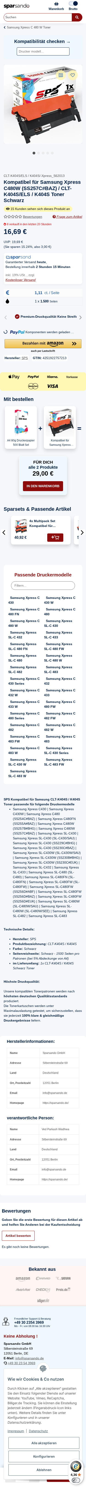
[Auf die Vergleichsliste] (61, 75)
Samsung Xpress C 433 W (24, 704)
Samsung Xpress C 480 (59, 611)
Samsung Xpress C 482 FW (59, 715)
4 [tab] (47, 153)
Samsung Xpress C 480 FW (59, 704)
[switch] (76, 1480)
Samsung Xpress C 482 (24, 727)
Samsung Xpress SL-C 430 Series (58, 750)
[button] (43, 346)
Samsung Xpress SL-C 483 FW (58, 762)
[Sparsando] (17, 6)
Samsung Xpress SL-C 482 (22, 669)
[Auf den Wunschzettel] (73, 75)
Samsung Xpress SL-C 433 (58, 635)
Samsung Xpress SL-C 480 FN (22, 646)
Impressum (16, 1431)
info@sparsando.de (29, 1358)
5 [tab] (52, 153)
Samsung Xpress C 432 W (24, 692)
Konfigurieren (44, 1456)
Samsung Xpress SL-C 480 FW (58, 646)
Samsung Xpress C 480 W (24, 623)
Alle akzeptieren (44, 1443)
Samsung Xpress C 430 (24, 600)
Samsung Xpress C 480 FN (24, 611)
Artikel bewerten (18, 1236)
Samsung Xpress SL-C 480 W (58, 658)
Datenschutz (38, 1431)
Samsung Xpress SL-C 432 (22, 635)
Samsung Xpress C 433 (59, 692)
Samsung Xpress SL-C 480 (22, 658)
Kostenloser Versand (21, 280)
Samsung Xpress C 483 (59, 739)
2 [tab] (38, 153)
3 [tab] (43, 153)
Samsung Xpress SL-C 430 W (22, 762)
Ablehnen (44, 1470)
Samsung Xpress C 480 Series (24, 715)
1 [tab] (34, 153)
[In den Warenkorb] (55, 537)
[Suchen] (77, 17)
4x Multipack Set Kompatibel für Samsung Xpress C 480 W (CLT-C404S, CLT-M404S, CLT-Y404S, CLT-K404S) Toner (44, 523)
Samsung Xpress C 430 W (59, 600)
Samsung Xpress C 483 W (24, 750)
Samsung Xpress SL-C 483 (58, 669)
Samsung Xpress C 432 (59, 681)
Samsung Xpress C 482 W (59, 727)
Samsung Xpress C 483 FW (24, 739)
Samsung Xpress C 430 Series (24, 681)
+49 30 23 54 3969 (21, 1363)
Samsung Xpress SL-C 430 (58, 623)
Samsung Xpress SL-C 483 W (22, 773)
